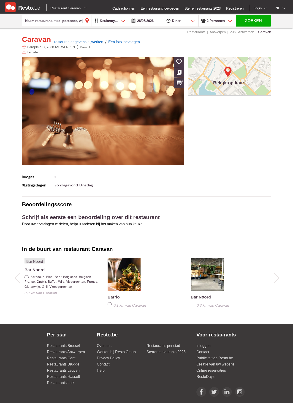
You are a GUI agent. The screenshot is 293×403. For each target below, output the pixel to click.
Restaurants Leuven (63, 370)
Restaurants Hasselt (63, 377)
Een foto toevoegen (124, 42)
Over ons (104, 346)
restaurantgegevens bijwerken (79, 42)
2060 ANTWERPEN (61, 47)
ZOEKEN (253, 20)
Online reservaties (211, 370)
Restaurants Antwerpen (66, 352)
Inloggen (203, 346)
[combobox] (261, 8)
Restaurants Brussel (63, 346)
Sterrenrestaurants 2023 (166, 352)
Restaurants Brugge (63, 364)
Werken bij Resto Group (116, 352)
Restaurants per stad (163, 346)
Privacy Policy (108, 358)
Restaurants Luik (60, 383)
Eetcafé (33, 52)
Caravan (36, 39)
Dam (83, 47)
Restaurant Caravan (65, 8)
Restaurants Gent (61, 358)
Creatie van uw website (215, 364)
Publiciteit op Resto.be (214, 358)
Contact (103, 364)
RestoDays (205, 377)
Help (101, 370)
